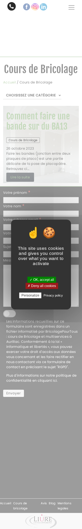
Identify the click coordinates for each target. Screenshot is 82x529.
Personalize (30, 295)
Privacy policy (53, 295)
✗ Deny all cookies (42, 286)
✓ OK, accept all (42, 280)
